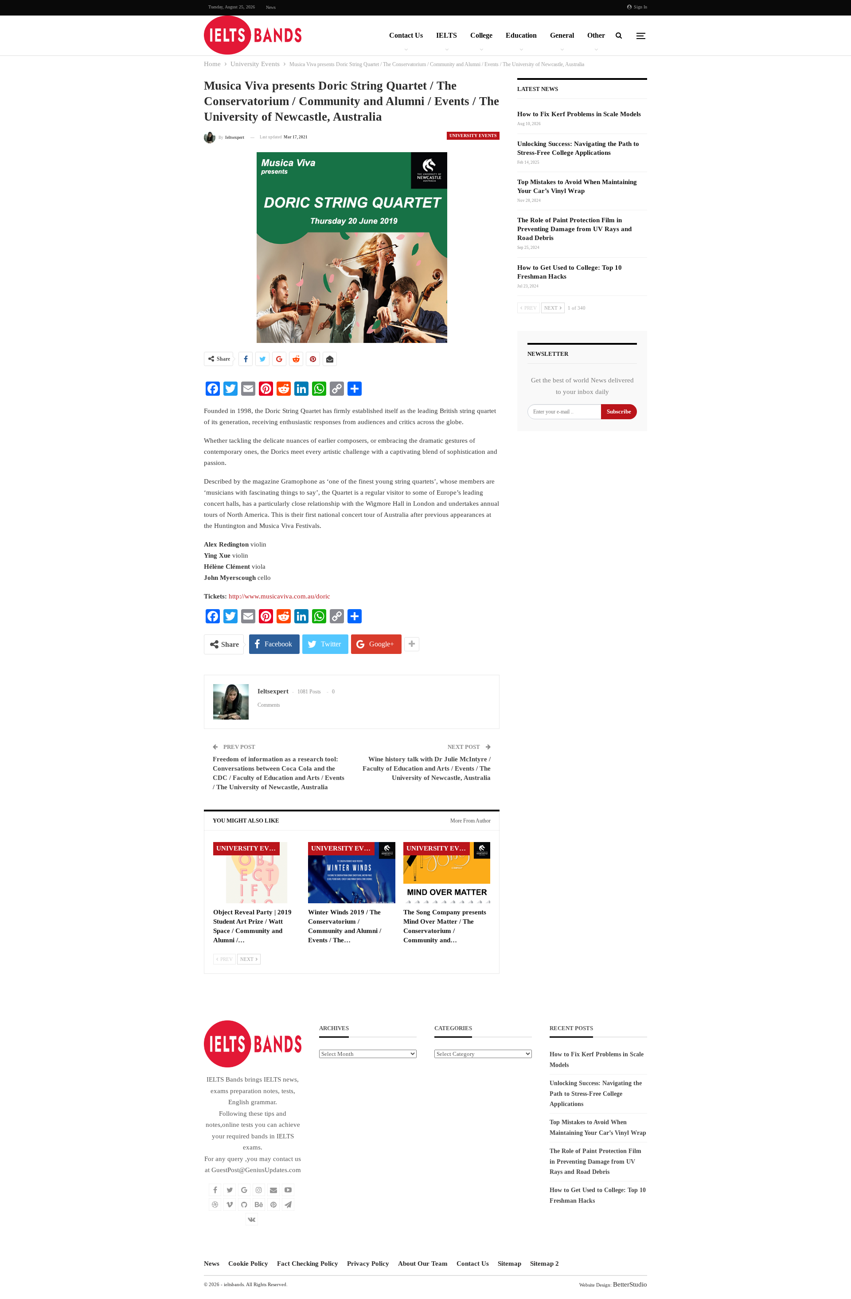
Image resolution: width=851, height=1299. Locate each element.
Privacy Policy (368, 1263)
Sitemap (509, 1263)
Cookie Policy (248, 1263)
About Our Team (423, 1263)
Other (596, 35)
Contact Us (406, 35)
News (271, 7)
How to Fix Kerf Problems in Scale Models (579, 114)
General (562, 35)
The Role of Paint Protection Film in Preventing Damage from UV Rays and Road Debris (574, 228)
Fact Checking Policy (307, 1263)
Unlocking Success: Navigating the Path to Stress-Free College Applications (596, 1094)
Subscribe (619, 411)
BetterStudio (630, 1284)
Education (521, 35)
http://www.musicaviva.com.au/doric (279, 596)
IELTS (446, 35)
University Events (473, 135)
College (481, 35)
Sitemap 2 (544, 1263)
